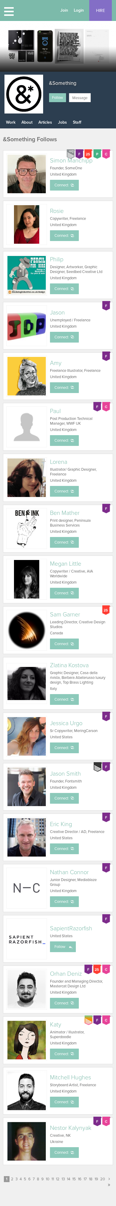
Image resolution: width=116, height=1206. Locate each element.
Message (79, 98)
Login (79, 10)
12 (57, 1179)
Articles (45, 122)
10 (47, 1179)
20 (102, 1179)
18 (91, 1179)
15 (74, 1179)
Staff (77, 122)
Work (10, 122)
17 (85, 1179)
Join (64, 10)
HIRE (100, 10)
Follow (57, 97)
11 (52, 1179)
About (26, 122)
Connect (61, 185)
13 (63, 1179)
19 (96, 1179)
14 (68, 1179)
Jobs (62, 122)
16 (79, 1179)
